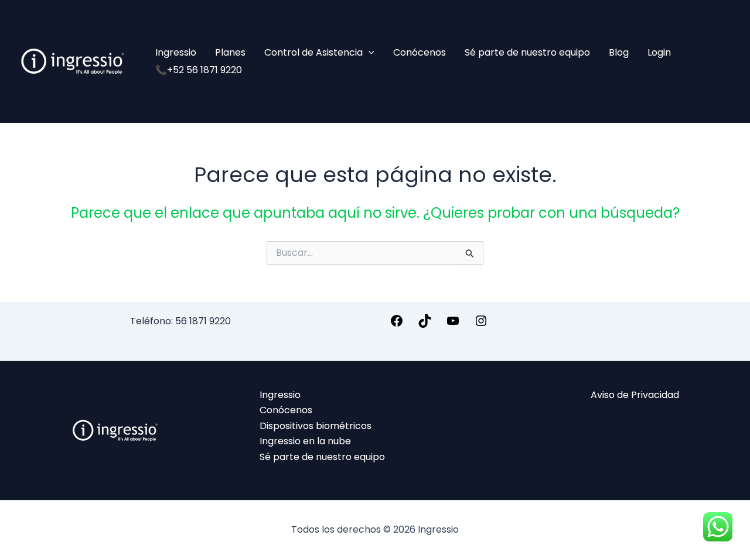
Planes (230, 52)
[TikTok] (425, 324)
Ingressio (175, 52)
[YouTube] (453, 324)
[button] (368, 52)
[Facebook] (397, 324)
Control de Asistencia (313, 52)
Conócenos (419, 52)
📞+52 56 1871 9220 (198, 70)
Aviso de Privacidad (635, 395)
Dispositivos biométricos (315, 426)
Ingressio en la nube (305, 441)
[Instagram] (481, 324)
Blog (619, 52)
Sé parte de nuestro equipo (527, 52)
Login (659, 52)
